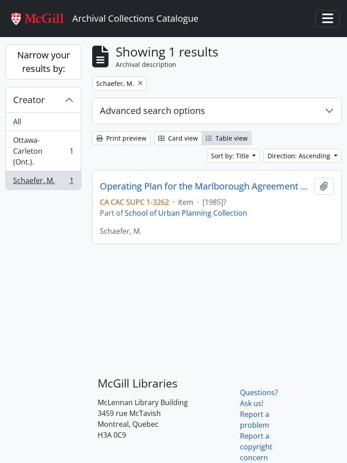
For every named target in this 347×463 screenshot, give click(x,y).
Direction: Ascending (299, 155)
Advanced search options (152, 110)
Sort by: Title (231, 155)
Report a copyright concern (256, 447)
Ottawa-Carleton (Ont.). (43, 151)
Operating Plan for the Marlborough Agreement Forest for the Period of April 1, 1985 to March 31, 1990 (205, 186)
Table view (231, 138)
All (17, 122)
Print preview (125, 138)
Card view (182, 138)
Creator (29, 100)
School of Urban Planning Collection (186, 213)
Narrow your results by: (43, 62)
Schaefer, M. (43, 182)
